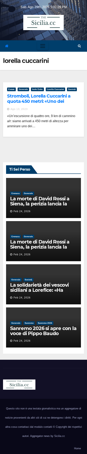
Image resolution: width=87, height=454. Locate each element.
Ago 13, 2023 (19, 109)
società (72, 89)
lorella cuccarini (55, 89)
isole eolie (37, 89)
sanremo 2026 (45, 323)
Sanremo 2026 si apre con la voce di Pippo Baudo (43, 330)
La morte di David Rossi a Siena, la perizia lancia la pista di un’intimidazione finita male (39, 206)
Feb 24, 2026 (22, 211)
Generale (23, 89)
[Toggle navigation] (42, 46)
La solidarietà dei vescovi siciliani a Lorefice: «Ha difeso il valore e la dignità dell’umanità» (41, 292)
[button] (79, 46)
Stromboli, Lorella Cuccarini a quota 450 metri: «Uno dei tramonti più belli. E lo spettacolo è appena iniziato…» (43, 104)
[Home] (6, 46)
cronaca (15, 193)
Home (77, 448)
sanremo (29, 323)
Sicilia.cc (59, 436)
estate (11, 89)
